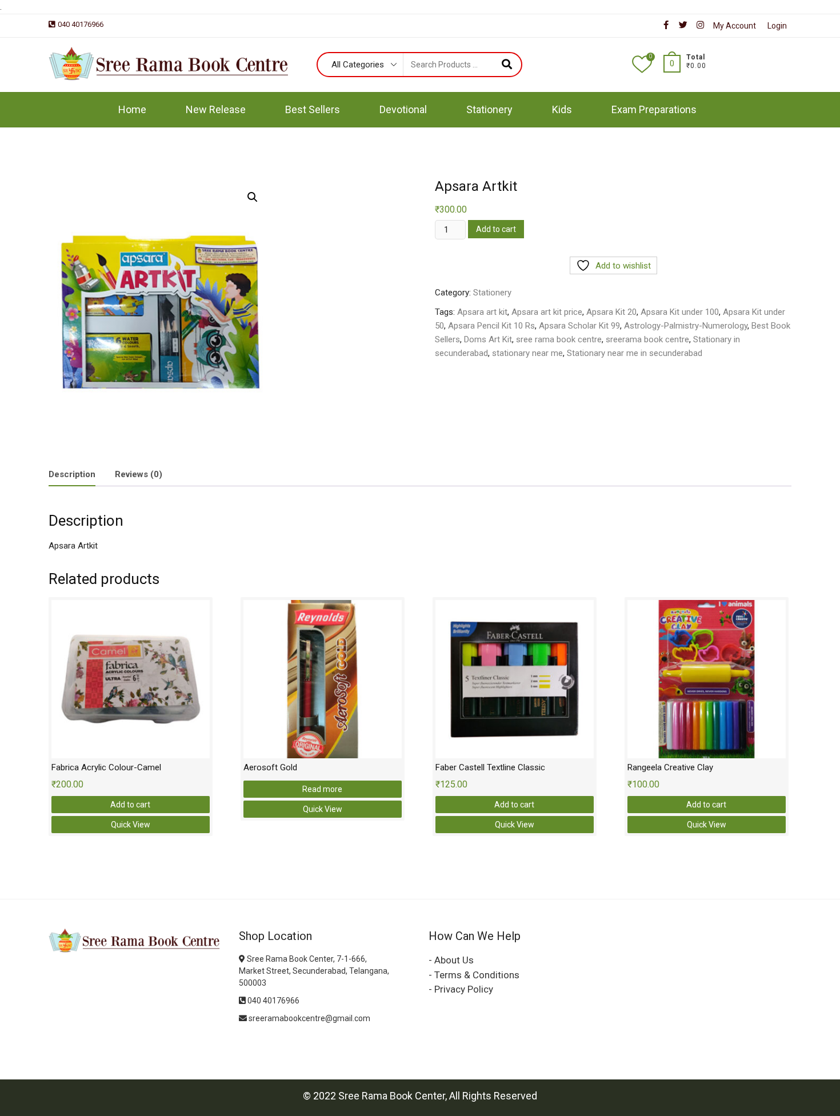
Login (777, 25)
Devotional (403, 109)
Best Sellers (312, 109)
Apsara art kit (482, 312)
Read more (322, 789)
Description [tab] (72, 474)
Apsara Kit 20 (611, 312)
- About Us (451, 960)
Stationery (489, 109)
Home (132, 109)
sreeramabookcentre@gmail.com (308, 1018)
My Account (734, 25)
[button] (252, 197)
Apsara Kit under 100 (680, 312)
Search (506, 64)
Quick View (130, 824)
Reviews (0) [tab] (138, 474)
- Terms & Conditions (474, 975)
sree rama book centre (559, 339)
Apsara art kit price (546, 312)
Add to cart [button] (130, 804)
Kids (562, 109)
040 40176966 (80, 24)
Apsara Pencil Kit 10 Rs (491, 326)
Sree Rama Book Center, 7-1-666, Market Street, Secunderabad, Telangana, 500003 (314, 970)
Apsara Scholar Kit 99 (579, 326)
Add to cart (496, 229)
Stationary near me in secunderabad (634, 353)
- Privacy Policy (461, 989)
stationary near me (527, 353)
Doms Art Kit (488, 339)
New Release (216, 109)
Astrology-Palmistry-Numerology (685, 326)
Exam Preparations (654, 109)
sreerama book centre (647, 339)
